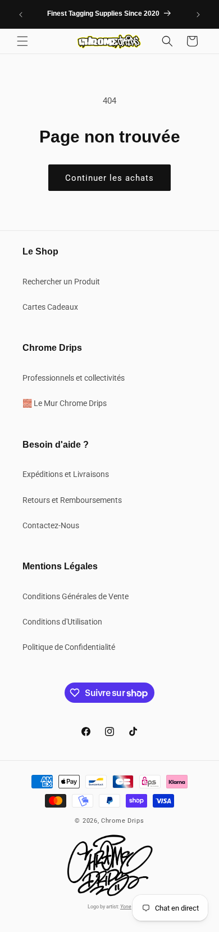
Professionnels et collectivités (73, 377)
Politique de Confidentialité (68, 647)
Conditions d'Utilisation (62, 621)
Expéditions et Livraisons (65, 474)
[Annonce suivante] (198, 14)
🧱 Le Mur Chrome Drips (64, 403)
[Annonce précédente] (20, 14)
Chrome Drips (122, 820)
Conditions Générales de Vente (75, 596)
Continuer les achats (109, 178)
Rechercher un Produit (61, 281)
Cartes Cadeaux (50, 306)
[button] (22, 41)
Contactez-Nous (50, 525)
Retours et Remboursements (72, 500)
